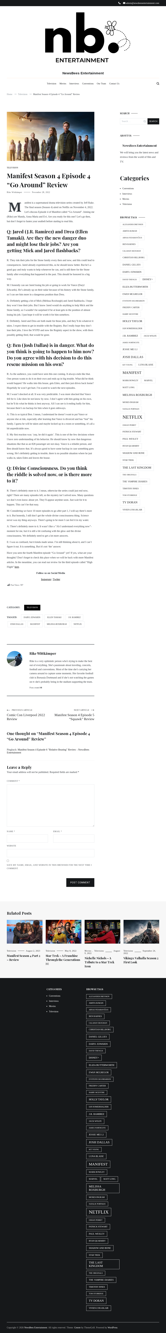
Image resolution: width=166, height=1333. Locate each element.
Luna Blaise (145, 364)
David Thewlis (130, 279)
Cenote (77, 1327)
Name (11, 831)
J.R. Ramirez (74, 617)
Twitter (56, 579)
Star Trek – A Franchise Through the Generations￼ (63, 960)
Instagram (46, 579)
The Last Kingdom (137, 467)
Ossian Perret (129, 425)
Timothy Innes (131, 488)
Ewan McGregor (132, 294)
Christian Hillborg (134, 257)
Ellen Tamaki (54, 617)
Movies (62, 83)
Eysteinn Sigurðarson (134, 301)
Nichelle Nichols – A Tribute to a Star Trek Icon (99, 962)
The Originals (129, 475)
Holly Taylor (132, 321)
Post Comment (80, 882)
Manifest (35, 624)
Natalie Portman (131, 409)
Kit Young (128, 365)
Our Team (101, 83)
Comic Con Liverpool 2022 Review (26, 715)
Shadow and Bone (134, 453)
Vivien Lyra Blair (132, 510)
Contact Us (114, 83)
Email (57, 831)
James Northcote (131, 343)
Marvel (148, 380)
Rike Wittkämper (14, 192)
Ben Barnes (129, 244)
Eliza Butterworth (135, 286)
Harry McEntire (130, 314)
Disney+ (147, 279)
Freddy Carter (131, 307)
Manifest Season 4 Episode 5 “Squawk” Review (74, 715)
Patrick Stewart (132, 432)
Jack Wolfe (150, 336)
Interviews (74, 83)
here (17, 567)
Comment (13, 781)
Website (11, 846)
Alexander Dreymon (133, 224)
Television (51, 83)
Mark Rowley (130, 380)
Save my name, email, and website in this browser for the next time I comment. (49, 867)
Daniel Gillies (132, 264)
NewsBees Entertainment (83, 73)
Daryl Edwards (32, 617)
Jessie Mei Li (130, 349)
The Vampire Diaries (135, 481)
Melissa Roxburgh (57, 624)
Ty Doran (130, 502)
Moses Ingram (130, 402)
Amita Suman (130, 231)
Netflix (78, 624)
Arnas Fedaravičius (132, 238)
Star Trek (128, 460)
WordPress (112, 1327)
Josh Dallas (16, 624)
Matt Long (129, 387)
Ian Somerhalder (132, 328)
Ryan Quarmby (131, 446)
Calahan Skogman (132, 251)
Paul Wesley (130, 439)
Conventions (88, 83)
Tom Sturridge (130, 495)
